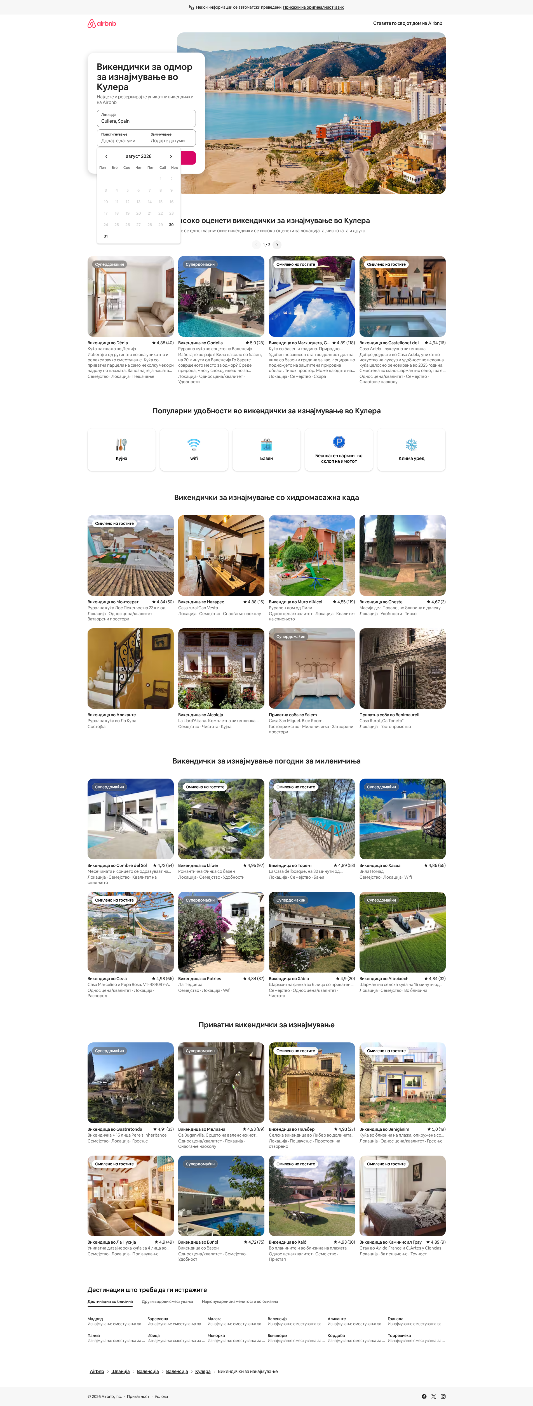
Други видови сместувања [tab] (167, 1301)
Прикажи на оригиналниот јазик (313, 7)
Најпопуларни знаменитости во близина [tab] (240, 1301)
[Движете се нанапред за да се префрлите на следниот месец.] (171, 156)
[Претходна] (256, 244)
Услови (161, 1396)
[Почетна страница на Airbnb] (102, 23)
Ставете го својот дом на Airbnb (407, 23)
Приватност (138, 1396)
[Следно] (277, 244)
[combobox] (146, 121)
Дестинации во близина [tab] (110, 1301)
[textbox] (121, 140)
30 (171, 224)
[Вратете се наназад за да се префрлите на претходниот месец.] (106, 156)
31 (106, 236)
